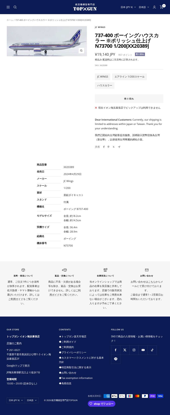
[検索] (15, 7)
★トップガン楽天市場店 (72, 336)
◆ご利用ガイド (67, 341)
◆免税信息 (65, 383)
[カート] (161, 7)
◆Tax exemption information (76, 378)
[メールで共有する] (119, 147)
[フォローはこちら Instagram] (133, 350)
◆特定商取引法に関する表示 (75, 367)
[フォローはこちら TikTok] (152, 350)
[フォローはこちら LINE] (115, 359)
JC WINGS (102, 76)
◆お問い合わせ (67, 372)
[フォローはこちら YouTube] (143, 350)
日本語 (142, 7)
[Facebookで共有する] (104, 147)
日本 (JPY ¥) (127, 7)
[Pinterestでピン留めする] (108, 147)
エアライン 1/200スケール (130, 76)
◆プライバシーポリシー (72, 352)
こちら (152, 281)
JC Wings (100, 27)
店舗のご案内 (14, 343)
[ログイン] (154, 7)
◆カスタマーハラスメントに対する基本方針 (81, 360)
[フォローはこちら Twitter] (124, 350)
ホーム (10, 19)
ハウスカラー (104, 85)
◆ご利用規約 (66, 347)
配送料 (106, 59)
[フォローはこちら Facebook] (115, 350)
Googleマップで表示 (18, 365)
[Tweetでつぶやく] (113, 147)
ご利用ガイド (15, 299)
